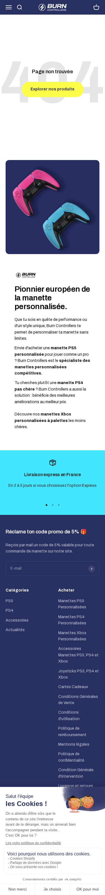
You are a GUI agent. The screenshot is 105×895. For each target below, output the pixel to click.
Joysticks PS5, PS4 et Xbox (78, 674)
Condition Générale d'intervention (76, 773)
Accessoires (17, 620)
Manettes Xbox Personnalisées (72, 636)
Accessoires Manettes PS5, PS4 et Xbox (78, 655)
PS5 (9, 601)
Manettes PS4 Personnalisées (72, 620)
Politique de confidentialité (71, 757)
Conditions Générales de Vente (78, 700)
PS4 (9, 610)
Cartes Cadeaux (73, 687)
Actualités (15, 630)
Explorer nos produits (52, 89)
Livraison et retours (75, 786)
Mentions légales (73, 744)
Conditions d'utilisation (69, 715)
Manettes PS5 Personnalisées (72, 604)
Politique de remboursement (72, 731)
